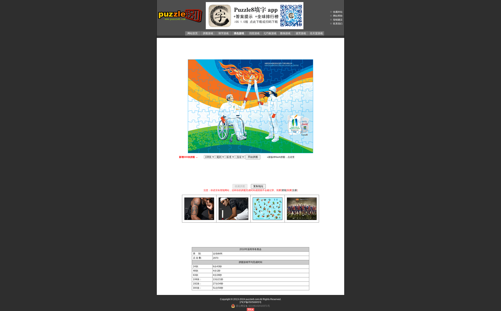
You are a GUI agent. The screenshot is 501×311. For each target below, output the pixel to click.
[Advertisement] (250, 47)
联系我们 (337, 23)
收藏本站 (337, 12)
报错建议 (337, 19)
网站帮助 (337, 15)
